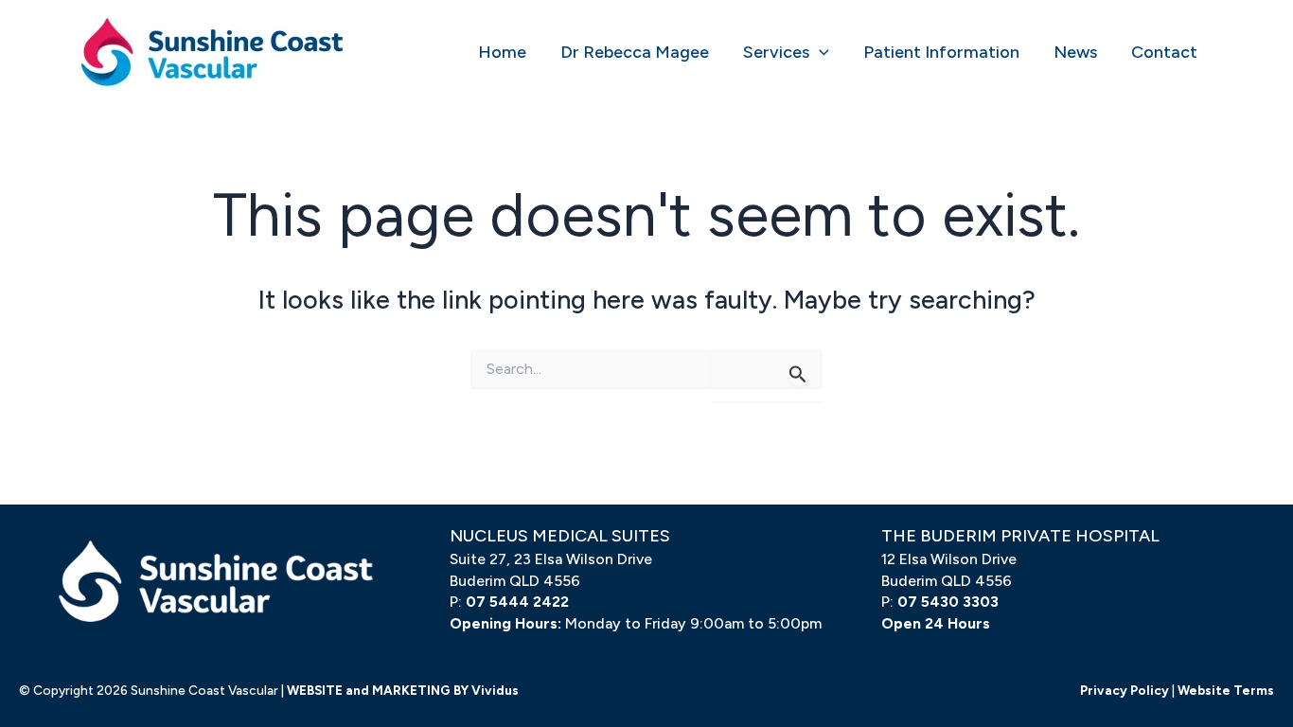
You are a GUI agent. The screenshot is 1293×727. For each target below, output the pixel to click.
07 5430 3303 (948, 602)
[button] (819, 52)
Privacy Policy (1124, 690)
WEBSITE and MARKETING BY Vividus (403, 690)
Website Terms (1226, 690)
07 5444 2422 (517, 602)
